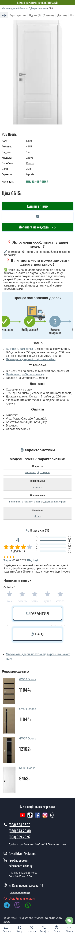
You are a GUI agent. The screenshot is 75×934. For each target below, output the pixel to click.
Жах (9, 601)
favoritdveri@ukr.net (22, 853)
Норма (35, 601)
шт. (29, 152)
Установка (48, 15)
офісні (62, 501)
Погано (22, 601)
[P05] (37, 72)
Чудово (60, 601)
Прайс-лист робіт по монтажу (25, 374)
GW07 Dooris (27, 738)
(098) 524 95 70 (19, 824)
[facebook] (37, 816)
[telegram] (8, 905)
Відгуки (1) (34, 15)
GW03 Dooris (27, 679)
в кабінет (38, 501)
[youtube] (22, 816)
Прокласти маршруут (20, 892)
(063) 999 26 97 (19, 836)
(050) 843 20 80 (20, 830)
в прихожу (27, 501)
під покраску (43, 472)
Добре (47, 601)
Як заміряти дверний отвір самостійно (30, 359)
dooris (38, 516)
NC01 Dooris (27, 768)
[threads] (52, 816)
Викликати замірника (19, 348)
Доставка (62, 15)
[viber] (19, 905)
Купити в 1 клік (37, 206)
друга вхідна (51, 501)
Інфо (4, 15)
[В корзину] (37, 216)
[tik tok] (30, 816)
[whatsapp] (30, 905)
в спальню (14, 501)
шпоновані (30, 472)
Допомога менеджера (34, 227)
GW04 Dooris (27, 708)
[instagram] (45, 816)
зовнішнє (37, 487)
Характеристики (17, 15)
